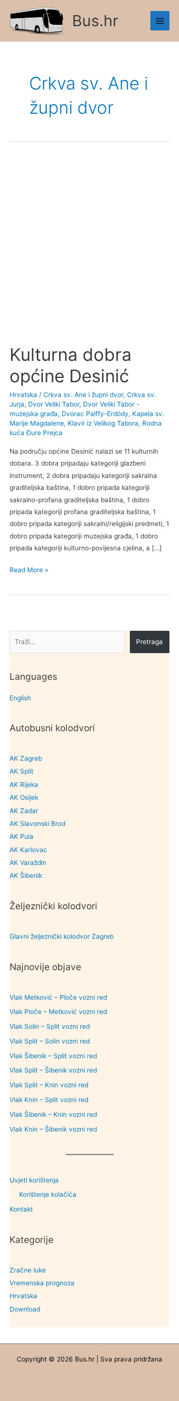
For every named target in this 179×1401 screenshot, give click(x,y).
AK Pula (21, 836)
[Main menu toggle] (160, 20)
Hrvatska (23, 1296)
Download (25, 1309)
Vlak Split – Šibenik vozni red (53, 1070)
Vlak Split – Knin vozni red (49, 1085)
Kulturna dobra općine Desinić (71, 365)
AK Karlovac (28, 850)
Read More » (29, 571)
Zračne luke (28, 1270)
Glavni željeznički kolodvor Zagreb (62, 936)
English (20, 698)
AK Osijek (24, 797)
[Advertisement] (89, 251)
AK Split (21, 771)
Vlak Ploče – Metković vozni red (58, 1011)
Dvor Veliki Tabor (53, 404)
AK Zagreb (26, 758)
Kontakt (21, 1209)
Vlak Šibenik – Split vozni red (53, 1056)
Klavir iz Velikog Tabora (103, 423)
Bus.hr (95, 20)
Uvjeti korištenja (34, 1180)
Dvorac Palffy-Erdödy (95, 413)
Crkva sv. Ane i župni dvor (83, 394)
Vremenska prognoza (42, 1283)
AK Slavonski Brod (37, 823)
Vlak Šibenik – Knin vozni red (53, 1114)
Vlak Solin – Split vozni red (50, 1026)
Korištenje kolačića (47, 1194)
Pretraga (149, 642)
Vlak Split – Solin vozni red (50, 1041)
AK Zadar (24, 811)
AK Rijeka (24, 784)
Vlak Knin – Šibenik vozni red (53, 1129)
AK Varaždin (28, 862)
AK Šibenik (26, 875)
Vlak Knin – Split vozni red (49, 1099)
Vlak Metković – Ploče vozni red (58, 997)
